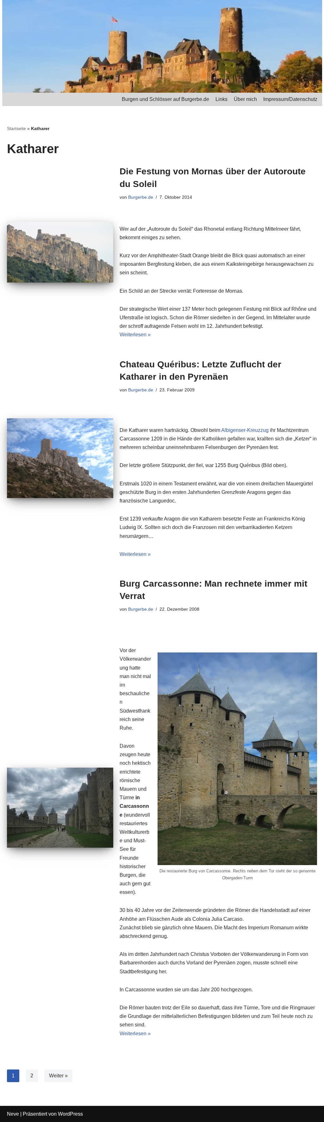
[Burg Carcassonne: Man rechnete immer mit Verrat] (60, 807)
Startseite (16, 128)
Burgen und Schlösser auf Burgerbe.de (165, 99)
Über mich (245, 99)
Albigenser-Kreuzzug (245, 430)
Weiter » (58, 1075)
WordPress (70, 1114)
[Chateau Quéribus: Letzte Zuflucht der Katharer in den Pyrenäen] (60, 458)
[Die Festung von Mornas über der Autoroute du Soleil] (60, 252)
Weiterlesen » (135, 334)
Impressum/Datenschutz (290, 99)
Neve (13, 1114)
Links (221, 99)
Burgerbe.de (140, 197)
